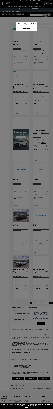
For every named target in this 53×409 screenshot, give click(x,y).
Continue (26, 28)
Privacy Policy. (33, 405)
